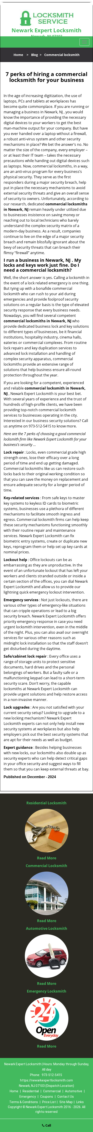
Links (80, 1102)
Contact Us (65, 1096)
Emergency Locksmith (46, 991)
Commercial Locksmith (46, 865)
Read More (46, 858)
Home (18, 55)
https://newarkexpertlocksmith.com (46, 1080)
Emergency (27, 1096)
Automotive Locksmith (46, 928)
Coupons (46, 1096)
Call (47, 1125)
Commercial (52, 1091)
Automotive (73, 1091)
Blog (34, 55)
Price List (49, 1102)
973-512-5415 (52, 1075)
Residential (31, 1091)
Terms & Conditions (23, 1102)
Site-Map (66, 1102)
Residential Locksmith (46, 802)
